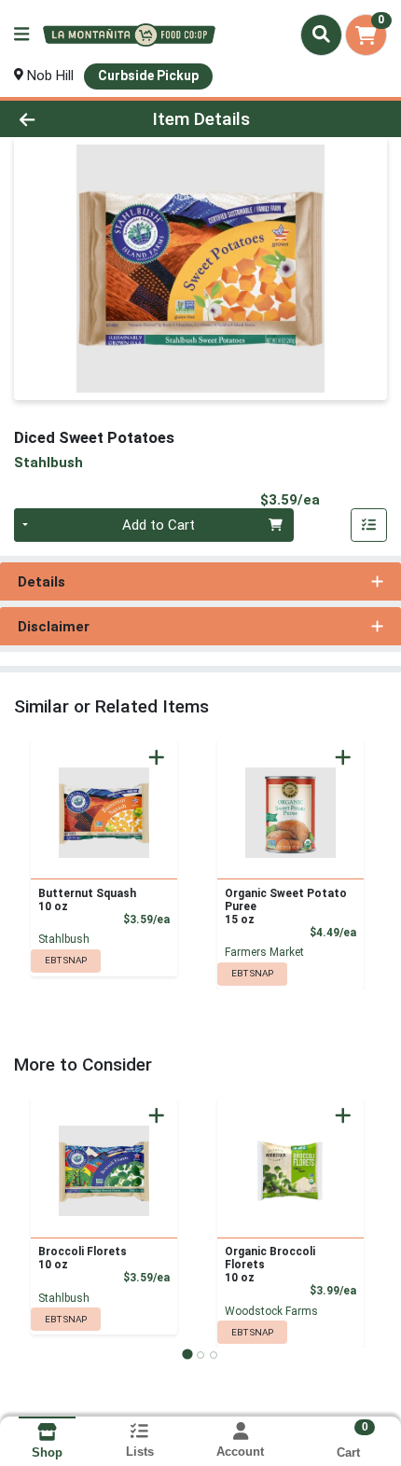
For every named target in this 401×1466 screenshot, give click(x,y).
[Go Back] (60, 119)
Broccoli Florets (82, 1258)
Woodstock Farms (271, 1311)
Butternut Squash (87, 900)
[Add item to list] (369, 525)
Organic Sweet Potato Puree (286, 906)
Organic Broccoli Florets (270, 1264)
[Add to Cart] (157, 757)
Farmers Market (264, 952)
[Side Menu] (21, 35)
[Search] (321, 34)
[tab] (187, 1354)
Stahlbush (64, 939)
